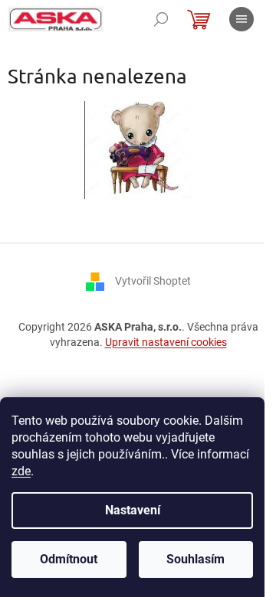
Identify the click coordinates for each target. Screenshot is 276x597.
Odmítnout (68, 559)
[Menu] (241, 19)
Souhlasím (195, 559)
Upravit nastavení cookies (166, 342)
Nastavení (132, 510)
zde (21, 471)
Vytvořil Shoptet (153, 281)
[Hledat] (161, 19)
